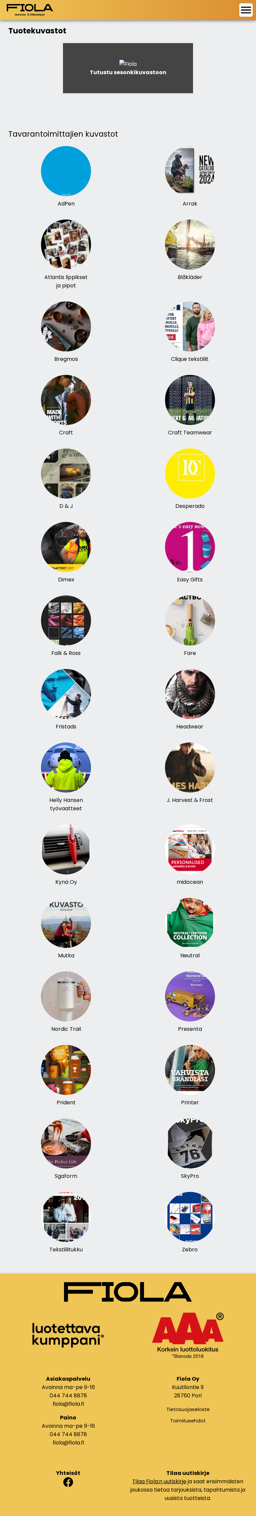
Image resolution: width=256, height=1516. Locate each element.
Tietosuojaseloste (188, 1409)
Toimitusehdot (188, 1420)
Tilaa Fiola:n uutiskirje (159, 1481)
